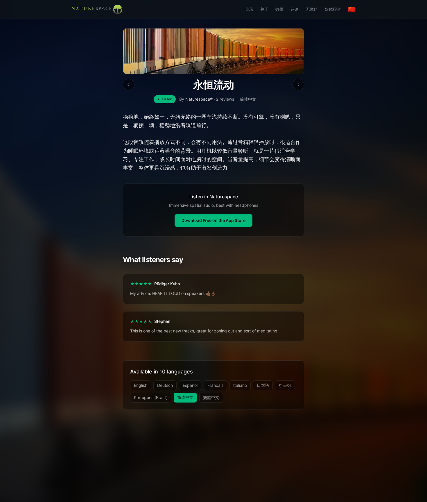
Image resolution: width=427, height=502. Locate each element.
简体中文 (185, 397)
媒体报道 (333, 9)
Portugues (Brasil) (151, 397)
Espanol (190, 385)
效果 (279, 9)
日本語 (263, 385)
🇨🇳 (351, 9)
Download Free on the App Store (213, 220)
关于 (264, 9)
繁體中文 (211, 397)
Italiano (240, 385)
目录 (249, 9)
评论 (294, 9)
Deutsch (165, 385)
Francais (215, 385)
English (140, 385)
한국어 (285, 385)
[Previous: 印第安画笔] (128, 84)
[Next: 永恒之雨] (298, 84)
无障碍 (312, 9)
